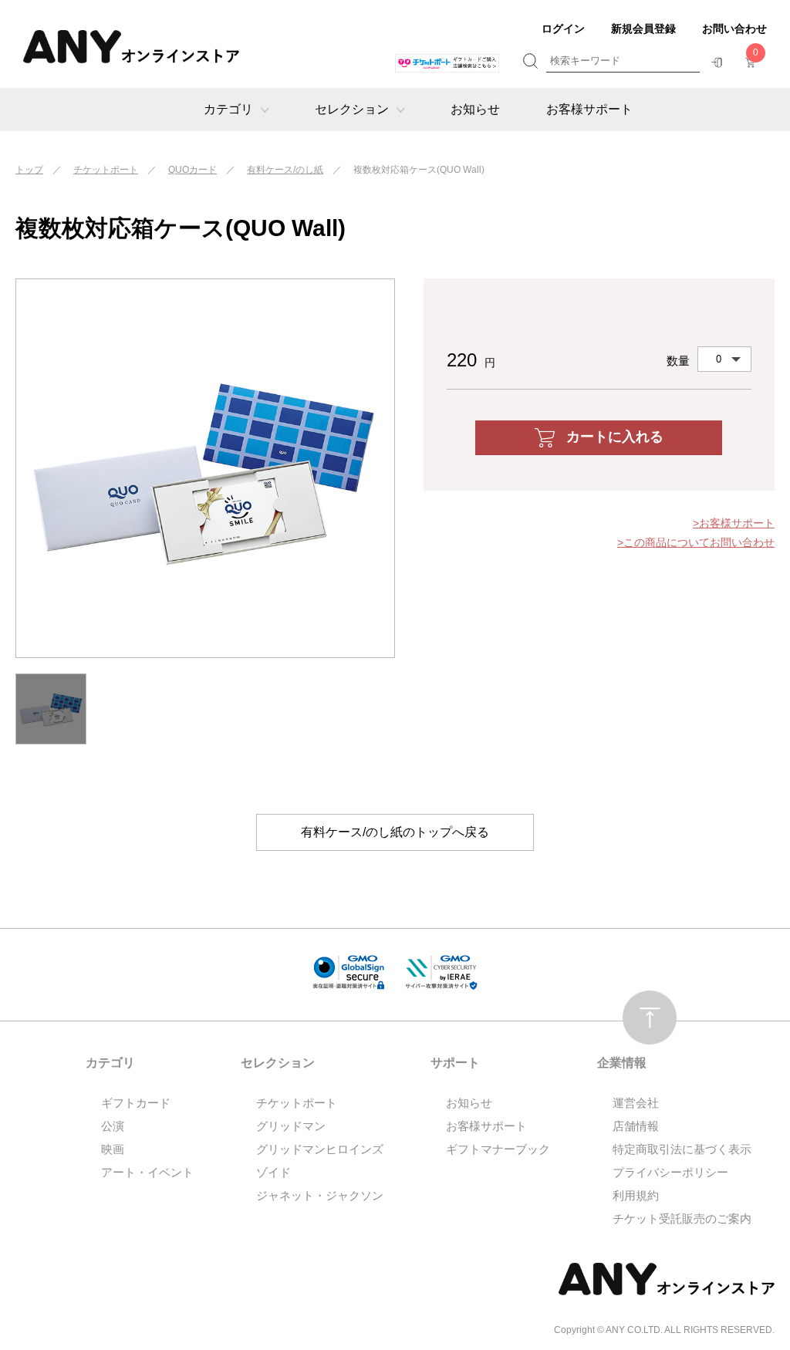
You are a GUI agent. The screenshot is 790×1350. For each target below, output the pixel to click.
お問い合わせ (734, 28)
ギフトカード (135, 1102)
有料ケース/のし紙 (285, 169)
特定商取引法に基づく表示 (682, 1149)
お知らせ (475, 109)
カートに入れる (614, 436)
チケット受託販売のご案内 (682, 1218)
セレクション (352, 109)
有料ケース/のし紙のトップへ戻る (395, 832)
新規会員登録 (643, 28)
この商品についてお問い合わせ (699, 542)
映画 (112, 1149)
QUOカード (192, 169)
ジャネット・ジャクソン (319, 1195)
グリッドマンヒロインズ (319, 1149)
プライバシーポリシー (670, 1172)
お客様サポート (589, 109)
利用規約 (636, 1195)
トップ (29, 169)
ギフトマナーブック (498, 1149)
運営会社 (636, 1102)
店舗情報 (636, 1125)
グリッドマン (291, 1125)
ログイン (563, 28)
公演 (112, 1125)
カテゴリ (228, 109)
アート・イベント (147, 1172)
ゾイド (273, 1172)
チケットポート (105, 169)
